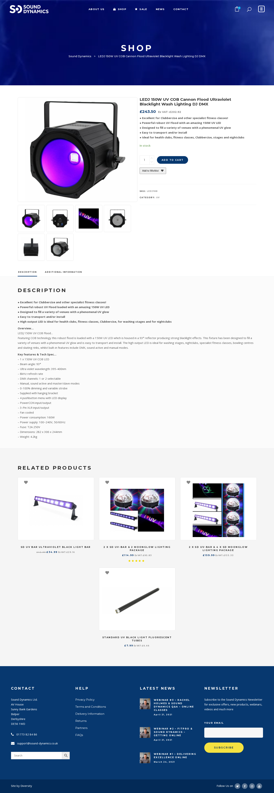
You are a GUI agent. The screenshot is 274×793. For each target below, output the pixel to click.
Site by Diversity (21, 786)
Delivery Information (89, 714)
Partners (81, 728)
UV (158, 197)
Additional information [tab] (63, 272)
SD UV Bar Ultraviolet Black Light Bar (56, 547)
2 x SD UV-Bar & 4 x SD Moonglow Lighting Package (218, 549)
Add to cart (172, 160)
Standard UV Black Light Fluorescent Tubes (137, 639)
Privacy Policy (85, 699)
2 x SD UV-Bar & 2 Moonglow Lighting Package (137, 549)
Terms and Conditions (90, 706)
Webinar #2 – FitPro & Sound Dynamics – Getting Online (173, 732)
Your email (214, 722)
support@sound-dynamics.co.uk (37, 743)
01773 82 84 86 (26, 734)
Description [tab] (27, 272)
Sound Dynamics (80, 56)
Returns (80, 721)
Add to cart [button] (89, 482)
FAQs (79, 735)
